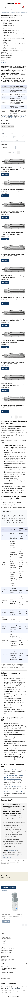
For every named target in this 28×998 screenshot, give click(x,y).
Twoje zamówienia (5, 978)
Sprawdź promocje (9, 887)
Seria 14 (6, 791)
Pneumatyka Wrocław (6, 938)
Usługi (2, 947)
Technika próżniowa (6, 57)
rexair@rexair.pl (11, 850)
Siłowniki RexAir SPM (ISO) (7, 948)
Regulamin (3, 969)
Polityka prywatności (6, 971)
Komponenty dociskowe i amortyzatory (12, 48)
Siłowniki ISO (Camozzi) (8, 25)
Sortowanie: (4, 144)
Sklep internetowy (12, 996)
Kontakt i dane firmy (6, 937)
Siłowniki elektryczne (7, 23)
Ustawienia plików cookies (7, 972)
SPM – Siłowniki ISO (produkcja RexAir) (10, 20)
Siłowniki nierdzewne (7, 28)
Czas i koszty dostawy (6, 957)
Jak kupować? (4, 966)
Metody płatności (5, 956)
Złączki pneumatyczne (6, 55)
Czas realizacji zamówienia (7, 959)
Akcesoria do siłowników (11, 770)
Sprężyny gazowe (5, 59)
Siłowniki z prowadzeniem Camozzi (11, 30)
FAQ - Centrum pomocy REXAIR (8, 968)
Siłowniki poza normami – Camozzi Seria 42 (14, 38)
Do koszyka (5, 174)
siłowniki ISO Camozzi (16, 117)
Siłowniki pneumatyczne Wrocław (9, 940)
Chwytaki (5, 42)
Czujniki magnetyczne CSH (11, 775)
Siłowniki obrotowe (7, 40)
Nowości (3, 60)
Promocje (3, 62)
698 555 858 (9, 988)
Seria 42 (22, 116)
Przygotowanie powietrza (7, 53)
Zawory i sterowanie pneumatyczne (13, 786)
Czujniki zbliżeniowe (7, 47)
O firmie (3, 941)
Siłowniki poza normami (22, 12)
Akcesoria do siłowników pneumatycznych (12, 50)
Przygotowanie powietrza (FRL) (12, 779)
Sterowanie (3, 52)
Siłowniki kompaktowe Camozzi (10, 27)
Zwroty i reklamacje (5, 960)
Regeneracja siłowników (6, 950)
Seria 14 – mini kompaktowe (7, 116)
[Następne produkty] (16, 417)
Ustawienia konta (5, 980)
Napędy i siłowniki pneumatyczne (9, 12)
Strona (9, 152)
